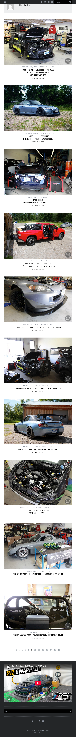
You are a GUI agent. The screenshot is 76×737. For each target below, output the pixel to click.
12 (43, 650)
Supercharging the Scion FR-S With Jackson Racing (38, 511)
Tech (35, 67)
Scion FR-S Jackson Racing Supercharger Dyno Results (38, 388)
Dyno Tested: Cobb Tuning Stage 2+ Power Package (38, 201)
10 (35, 650)
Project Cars (27, 67)
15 (55, 650)
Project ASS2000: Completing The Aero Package (38, 449)
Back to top (37, 732)
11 (39, 650)
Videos (35, 133)
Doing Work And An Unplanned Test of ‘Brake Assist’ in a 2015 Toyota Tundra (38, 265)
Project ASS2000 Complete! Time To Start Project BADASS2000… (38, 137)
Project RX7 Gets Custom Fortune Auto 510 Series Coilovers (38, 574)
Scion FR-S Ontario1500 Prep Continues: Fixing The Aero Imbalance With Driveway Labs (38, 72)
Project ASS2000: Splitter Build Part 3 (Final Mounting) (38, 327)
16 (59, 650)
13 (47, 650)
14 (51, 650)
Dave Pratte (39, 78)
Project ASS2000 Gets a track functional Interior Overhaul (38, 635)
